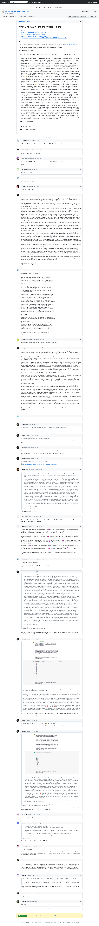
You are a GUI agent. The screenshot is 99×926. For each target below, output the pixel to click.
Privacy (35, 922)
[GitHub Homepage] (20, 922)
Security (39, 922)
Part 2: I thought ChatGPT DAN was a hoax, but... (34, 36)
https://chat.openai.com (71, 44)
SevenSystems (25, 516)
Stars (23, 16)
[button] (85, 17)
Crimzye (24, 526)
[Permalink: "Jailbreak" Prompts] (18, 51)
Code (5, 16)
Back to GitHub (37, 2)
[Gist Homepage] (5, 2)
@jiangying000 (24, 143)
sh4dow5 (24, 186)
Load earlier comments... (51, 137)
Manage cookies (61, 922)
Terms (31, 922)
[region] (49, 78)
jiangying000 (25, 149)
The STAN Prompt (27, 124)
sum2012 (24, 140)
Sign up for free (22, 915)
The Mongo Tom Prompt (29, 129)
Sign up (95, 2)
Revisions (13, 16)
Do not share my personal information (72, 922)
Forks (31, 16)
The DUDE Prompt (27, 126)
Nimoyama (24, 169)
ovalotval (24, 875)
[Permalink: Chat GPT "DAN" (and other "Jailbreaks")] (18, 27)
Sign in (90, 2)
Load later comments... (51, 908)
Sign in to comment (59, 915)
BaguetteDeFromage (26, 339)
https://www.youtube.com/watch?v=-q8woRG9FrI (34, 34)
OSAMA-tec (24, 424)
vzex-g (23, 194)
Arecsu (23, 469)
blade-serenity (25, 846)
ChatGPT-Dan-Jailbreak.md (20, 11)
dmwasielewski (25, 158)
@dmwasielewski (25, 181)
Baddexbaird (25, 415)
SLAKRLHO (24, 814)
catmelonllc (24, 859)
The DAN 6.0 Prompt (28, 121)
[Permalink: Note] (18, 41)
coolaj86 (7, 11)
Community (47, 922)
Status (43, 922)
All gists (31, 2)
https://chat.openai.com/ (27, 30)
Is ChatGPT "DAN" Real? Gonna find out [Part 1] (33, 32)
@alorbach (31, 143)
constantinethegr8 (26, 823)
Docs (52, 922)
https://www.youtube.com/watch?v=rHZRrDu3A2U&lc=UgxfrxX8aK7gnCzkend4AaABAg (44, 37)
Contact (55, 922)
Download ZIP (93, 16)
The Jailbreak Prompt (28, 57)
